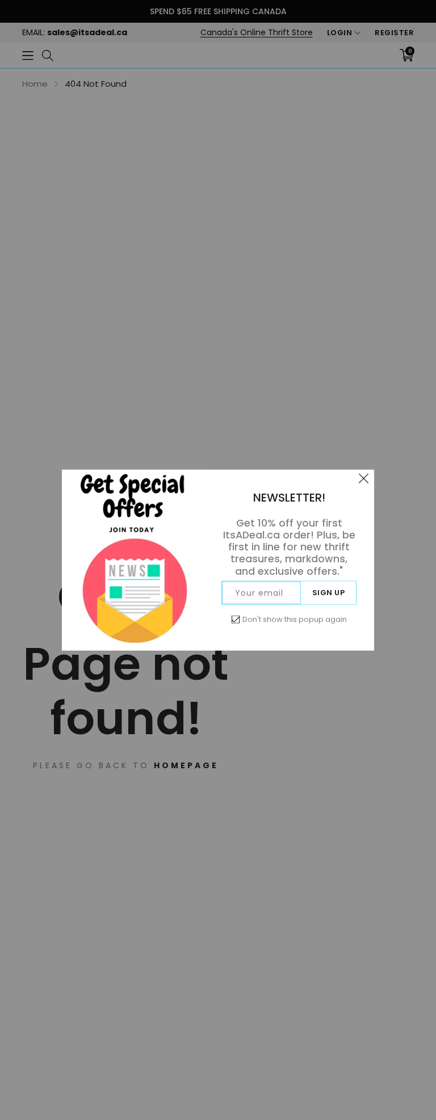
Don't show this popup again (294, 618)
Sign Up (328, 592)
